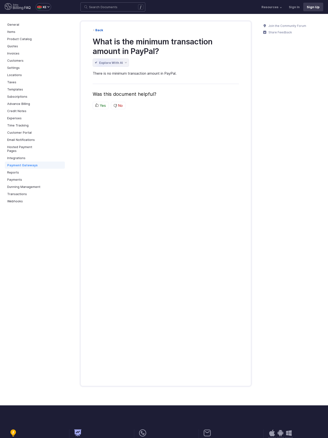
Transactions (17, 194)
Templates (15, 89)
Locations (14, 75)
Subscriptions (17, 96)
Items (11, 32)
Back (99, 30)
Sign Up (313, 7)
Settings (13, 68)
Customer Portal (19, 132)
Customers (15, 60)
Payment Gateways (22, 165)
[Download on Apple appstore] (280, 435)
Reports (13, 172)
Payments (14, 179)
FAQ (27, 8)
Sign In (294, 7)
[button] (41, 7)
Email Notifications (21, 140)
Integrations (16, 158)
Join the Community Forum (287, 26)
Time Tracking (18, 125)
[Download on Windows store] (288, 435)
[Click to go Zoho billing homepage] (14, 7)
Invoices (13, 53)
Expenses (14, 118)
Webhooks (15, 201)
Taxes (11, 82)
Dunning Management (23, 187)
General (13, 24)
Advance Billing (18, 104)
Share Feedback (280, 32)
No (120, 105)
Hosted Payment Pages (19, 149)
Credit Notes (16, 111)
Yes (102, 105)
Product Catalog (19, 39)
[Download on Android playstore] (272, 435)
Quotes (12, 46)
